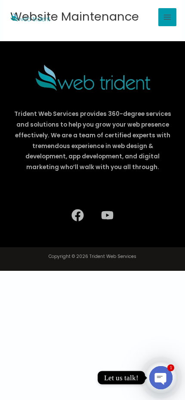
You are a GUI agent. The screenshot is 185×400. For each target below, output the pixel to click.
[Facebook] (77, 215)
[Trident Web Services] (30, 17)
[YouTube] (107, 215)
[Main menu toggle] (167, 17)
